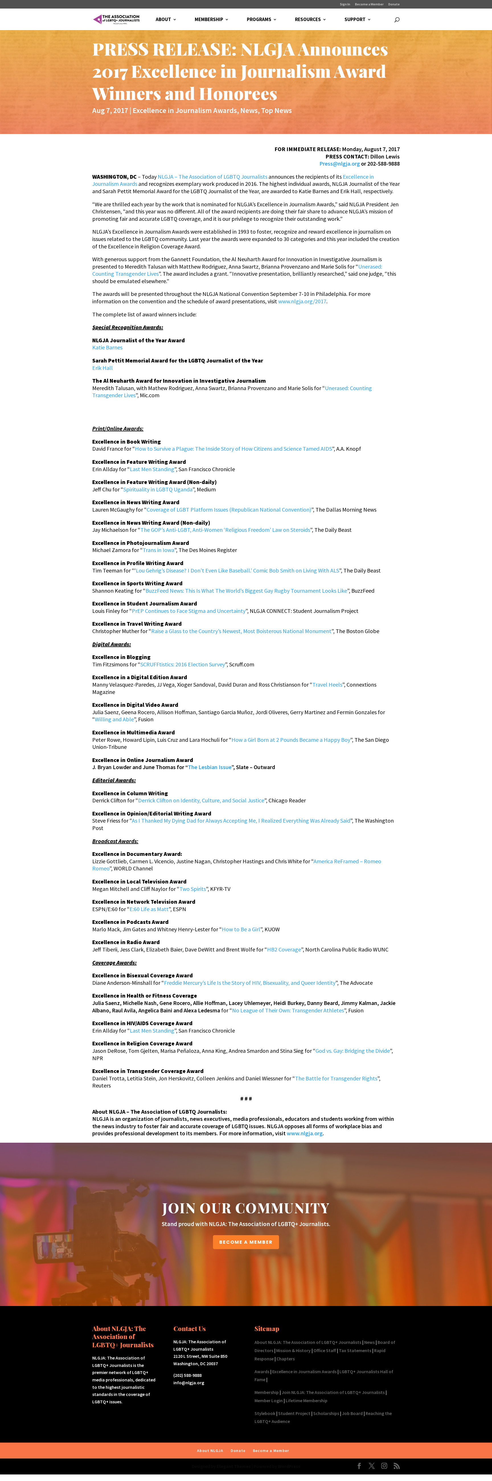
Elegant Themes (234, 1466)
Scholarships (326, 1413)
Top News (276, 110)
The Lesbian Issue (209, 767)
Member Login (269, 1400)
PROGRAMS (259, 19)
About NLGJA (210, 1450)
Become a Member (369, 4)
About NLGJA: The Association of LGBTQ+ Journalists (308, 1342)
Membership (267, 1392)
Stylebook (265, 1413)
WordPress (289, 1466)
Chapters (285, 1358)
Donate (394, 4)
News (249, 110)
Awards (262, 1371)
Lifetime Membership (306, 1400)
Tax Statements (355, 1350)
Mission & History (293, 1350)
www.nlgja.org (305, 1133)
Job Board (352, 1413)
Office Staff (324, 1350)
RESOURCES (308, 19)
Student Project (294, 1413)
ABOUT (163, 19)
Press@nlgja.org (339, 163)
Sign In (345, 4)
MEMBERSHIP (209, 19)
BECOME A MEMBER (246, 1242)
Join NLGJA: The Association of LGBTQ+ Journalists (333, 1392)
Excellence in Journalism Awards (185, 110)
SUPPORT (355, 19)
